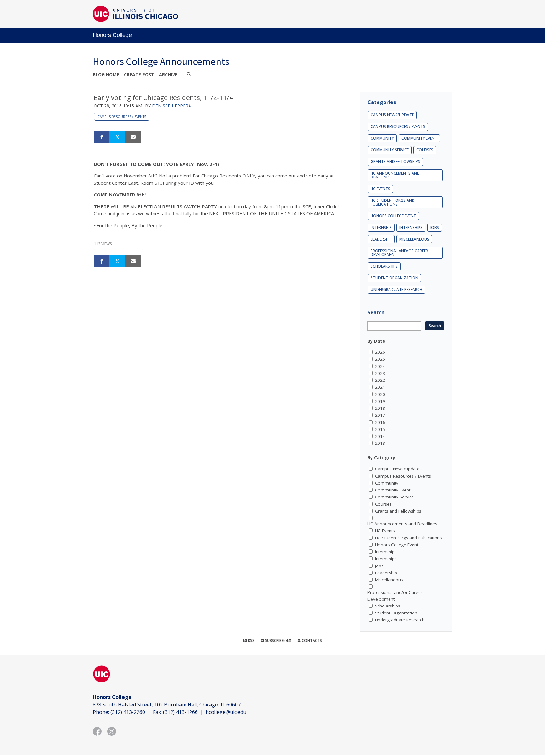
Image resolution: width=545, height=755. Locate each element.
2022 (380, 380)
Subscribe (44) (277, 640)
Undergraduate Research (396, 289)
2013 (380, 443)
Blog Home (106, 75)
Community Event (419, 138)
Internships (411, 227)
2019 (380, 401)
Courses (424, 150)
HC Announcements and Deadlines (395, 175)
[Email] (133, 137)
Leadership (381, 239)
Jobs (434, 227)
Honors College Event (393, 215)
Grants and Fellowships (395, 161)
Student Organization (394, 278)
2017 (380, 415)
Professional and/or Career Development (399, 252)
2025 (380, 359)
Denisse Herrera (171, 106)
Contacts (311, 640)
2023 (380, 373)
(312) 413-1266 (180, 712)
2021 (380, 387)
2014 (380, 436)
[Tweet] (117, 137)
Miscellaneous (414, 239)
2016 (380, 422)
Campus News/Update (392, 115)
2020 (380, 394)
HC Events (380, 188)
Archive (168, 75)
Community (382, 138)
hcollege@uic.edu (226, 712)
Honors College (112, 35)
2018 (380, 408)
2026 (380, 352)
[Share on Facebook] (101, 137)
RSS (251, 640)
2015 (380, 429)
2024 (380, 366)
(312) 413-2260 (127, 712)
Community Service (390, 150)
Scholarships (384, 266)
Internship (381, 227)
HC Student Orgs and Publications (393, 202)
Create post (139, 75)
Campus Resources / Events (121, 116)
